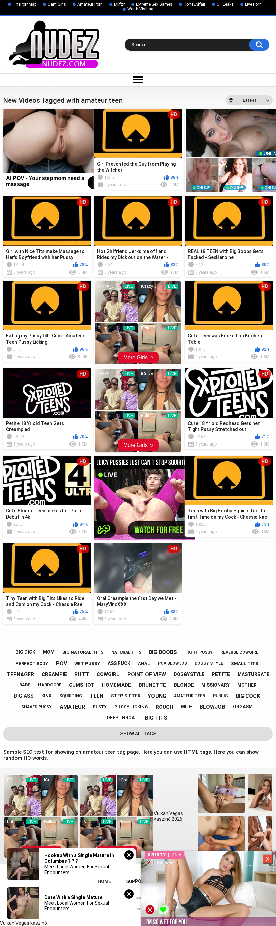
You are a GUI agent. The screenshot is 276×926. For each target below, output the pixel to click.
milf (186, 706)
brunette (152, 685)
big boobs (163, 652)
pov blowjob (172, 663)
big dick (25, 652)
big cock (248, 696)
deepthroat (122, 717)
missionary (215, 685)
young (157, 696)
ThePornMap (24, 4)
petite (221, 674)
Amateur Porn (90, 4)
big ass (24, 696)
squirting (70, 695)
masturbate (253, 674)
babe (24, 684)
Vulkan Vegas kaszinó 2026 (168, 816)
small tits (244, 663)
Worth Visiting (140, 9)
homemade (116, 685)
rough (164, 707)
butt (81, 674)
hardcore (50, 684)
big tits (156, 718)
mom (49, 652)
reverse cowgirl (239, 652)
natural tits (126, 652)
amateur (72, 707)
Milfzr (119, 4)
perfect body (31, 663)
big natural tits (83, 652)
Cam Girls (57, 4)
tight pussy (199, 652)
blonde (184, 685)
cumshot (81, 685)
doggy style (209, 663)
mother (247, 685)
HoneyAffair (194, 4)
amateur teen (189, 695)
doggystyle (189, 674)
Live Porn (253, 4)
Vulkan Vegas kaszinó (23, 923)
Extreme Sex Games (154, 4)
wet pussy (87, 663)
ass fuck (119, 663)
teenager (20, 674)
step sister (125, 695)
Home (104, 881)
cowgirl (108, 674)
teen (96, 696)
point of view (146, 674)
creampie (54, 674)
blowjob (212, 707)
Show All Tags (138, 733)
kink (46, 695)
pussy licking (131, 706)
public (220, 695)
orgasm (243, 706)
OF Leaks (225, 4)
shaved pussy (36, 707)
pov (61, 663)
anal (144, 663)
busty (100, 707)
